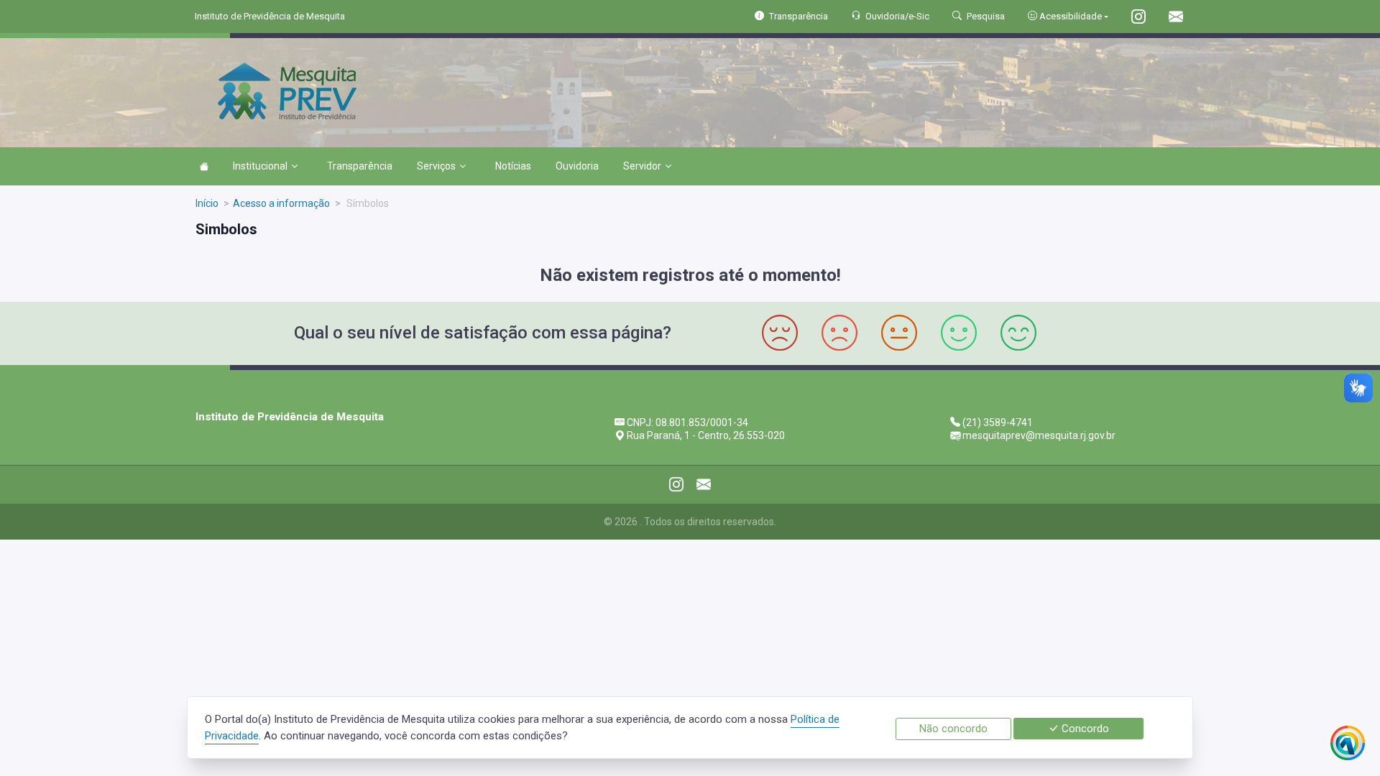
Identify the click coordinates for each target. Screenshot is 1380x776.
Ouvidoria (577, 166)
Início (207, 203)
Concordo (1084, 728)
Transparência (359, 166)
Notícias (513, 166)
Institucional (260, 166)
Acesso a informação (281, 203)
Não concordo (953, 728)
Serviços (436, 166)
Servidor (642, 166)
